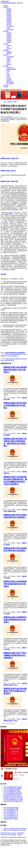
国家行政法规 (10, 82)
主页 (5, 101)
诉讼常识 (9, 32)
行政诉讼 (9, 37)
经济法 (8, 77)
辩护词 (8, 63)
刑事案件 (9, 12)
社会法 (8, 74)
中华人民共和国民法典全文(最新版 (13, 787)
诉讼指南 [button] (6, 31)
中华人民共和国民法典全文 (11, 817)
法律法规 (9, 101)
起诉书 (8, 61)
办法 (8, 830)
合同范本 (9, 58)
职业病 (5, 830)
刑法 (8, 72)
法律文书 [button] (6, 55)
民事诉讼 (9, 34)
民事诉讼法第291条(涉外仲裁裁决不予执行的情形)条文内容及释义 (15, 691)
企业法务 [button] (6, 44)
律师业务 (9, 53)
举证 (20, 828)
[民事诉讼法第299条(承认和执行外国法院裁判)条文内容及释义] (13, 421)
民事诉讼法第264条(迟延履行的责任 (13, 801)
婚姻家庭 (9, 10)
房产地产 (9, 24)
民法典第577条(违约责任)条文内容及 (13, 798)
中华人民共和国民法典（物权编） (13, 794)
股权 (8, 47)
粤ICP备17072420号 (11, 833)
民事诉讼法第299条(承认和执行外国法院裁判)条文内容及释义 (15, 405)
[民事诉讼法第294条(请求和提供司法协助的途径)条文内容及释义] (13, 600)
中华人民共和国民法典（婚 (11, 810)
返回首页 (3, 833)
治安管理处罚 (10, 29)
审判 (5, 828)
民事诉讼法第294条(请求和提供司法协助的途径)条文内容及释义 (15, 583)
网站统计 (19, 834)
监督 (19, 830)
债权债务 (9, 20)
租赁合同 (24, 828)
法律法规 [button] (6, 66)
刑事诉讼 (9, 36)
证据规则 (9, 40)
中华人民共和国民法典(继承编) (12, 790)
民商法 (8, 71)
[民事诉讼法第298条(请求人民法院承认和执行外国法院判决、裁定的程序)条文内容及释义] (13, 459)
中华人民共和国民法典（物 (11, 815)
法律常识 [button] (6, 7)
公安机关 (16, 828)
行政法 (8, 75)
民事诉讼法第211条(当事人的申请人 (13, 796)
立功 (11, 830)
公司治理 (9, 48)
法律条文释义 (10, 67)
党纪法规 (9, 80)
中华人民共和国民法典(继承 (11, 809)
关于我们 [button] (6, 86)
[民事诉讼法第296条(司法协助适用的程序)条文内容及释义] (13, 531)
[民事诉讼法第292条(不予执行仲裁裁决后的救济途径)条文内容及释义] (13, 671)
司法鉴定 (9, 39)
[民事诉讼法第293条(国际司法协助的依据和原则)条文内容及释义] (13, 636)
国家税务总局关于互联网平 (11, 818)
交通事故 (9, 18)
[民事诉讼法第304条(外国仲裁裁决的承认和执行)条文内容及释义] (13, 386)
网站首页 (6, 5)
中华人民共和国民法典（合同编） (13, 791)
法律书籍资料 (10, 56)
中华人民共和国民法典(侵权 (11, 807)
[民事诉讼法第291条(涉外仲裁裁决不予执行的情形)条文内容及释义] (13, 707)
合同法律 (9, 23)
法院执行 (9, 42)
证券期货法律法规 (11, 69)
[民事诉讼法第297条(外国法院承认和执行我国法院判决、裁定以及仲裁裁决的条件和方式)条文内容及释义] (13, 498)
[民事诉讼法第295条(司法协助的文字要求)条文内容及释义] (13, 564)
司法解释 (9, 78)
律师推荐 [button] (6, 50)
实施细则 (11, 828)
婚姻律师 (9, 51)
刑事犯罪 (15, 830)
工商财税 (9, 45)
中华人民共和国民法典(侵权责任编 (13, 793)
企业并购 (23, 830)
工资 (7, 828)
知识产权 (9, 16)
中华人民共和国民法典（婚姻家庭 (13, 788)
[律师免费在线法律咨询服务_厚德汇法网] (14, 3)
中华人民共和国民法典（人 (11, 812)
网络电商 (9, 15)
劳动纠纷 (9, 13)
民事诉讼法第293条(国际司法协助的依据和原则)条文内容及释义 (15, 619)
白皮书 (8, 28)
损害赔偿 (9, 21)
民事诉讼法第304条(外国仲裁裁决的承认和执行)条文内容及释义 (15, 369)
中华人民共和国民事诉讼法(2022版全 (13, 799)
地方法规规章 (10, 83)
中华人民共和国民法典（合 (11, 814)
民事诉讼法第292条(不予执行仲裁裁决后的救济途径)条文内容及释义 (15, 655)
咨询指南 (9, 9)
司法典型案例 (10, 26)
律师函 (8, 59)
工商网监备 (13, 834)
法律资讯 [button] (6, 85)
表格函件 (9, 64)
